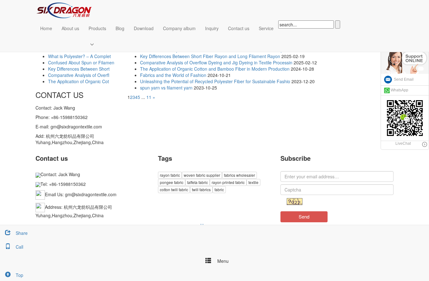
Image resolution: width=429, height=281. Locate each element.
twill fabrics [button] (201, 189)
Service (266, 28)
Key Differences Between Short (79, 69)
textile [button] (253, 182)
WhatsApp (399, 90)
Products (97, 28)
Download (144, 28)
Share (22, 233)
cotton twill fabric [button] (174, 189)
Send (304, 216)
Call (19, 247)
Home (46, 28)
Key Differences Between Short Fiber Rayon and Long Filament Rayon (210, 56)
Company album (179, 28)
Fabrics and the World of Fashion (173, 75)
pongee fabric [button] (171, 182)
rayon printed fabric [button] (228, 182)
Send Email (403, 79)
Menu (222, 261)
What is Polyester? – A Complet (79, 56)
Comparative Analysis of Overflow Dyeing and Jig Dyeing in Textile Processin (216, 62)
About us (70, 28)
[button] (97, 44)
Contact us (238, 28)
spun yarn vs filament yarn (166, 87)
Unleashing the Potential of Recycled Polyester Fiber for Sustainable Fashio (215, 81)
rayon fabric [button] (170, 175)
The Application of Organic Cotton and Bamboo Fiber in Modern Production (215, 69)
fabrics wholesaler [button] (239, 175)
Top (19, 275)
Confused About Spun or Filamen (81, 62)
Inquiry (212, 28)
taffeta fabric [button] (197, 182)
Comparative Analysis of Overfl (78, 75)
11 (148, 97)
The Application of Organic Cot (78, 81)
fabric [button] (219, 189)
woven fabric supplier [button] (202, 175)
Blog (120, 28)
